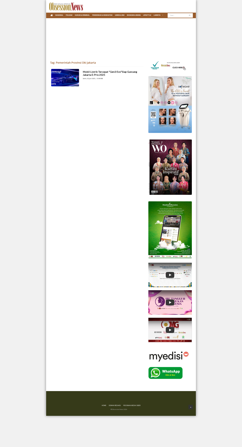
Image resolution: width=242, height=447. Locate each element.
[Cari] (189, 15)
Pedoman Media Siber (131, 405)
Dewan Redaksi (115, 405)
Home (104, 405)
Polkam (69, 15)
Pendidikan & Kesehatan (102, 15)
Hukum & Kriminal (82, 15)
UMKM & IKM (119, 15)
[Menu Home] (51, 15)
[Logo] (66, 6)
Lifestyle (147, 15)
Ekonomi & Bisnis (134, 15)
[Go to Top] (190, 407)
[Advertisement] (121, 37)
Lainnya (157, 15)
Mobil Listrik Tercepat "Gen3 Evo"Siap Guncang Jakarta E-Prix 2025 (110, 73)
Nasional (59, 15)
